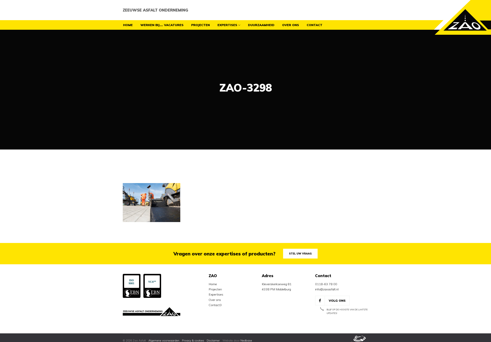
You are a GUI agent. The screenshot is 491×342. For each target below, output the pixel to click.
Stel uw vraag (300, 253)
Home (128, 25)
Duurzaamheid (261, 25)
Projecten (200, 25)
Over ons (290, 25)
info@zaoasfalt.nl (327, 289)
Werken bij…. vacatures (162, 25)
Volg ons (337, 300)
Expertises (227, 25)
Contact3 (215, 305)
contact (314, 25)
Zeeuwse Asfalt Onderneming (155, 10)
